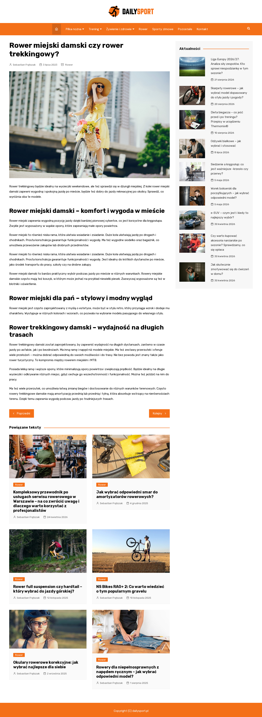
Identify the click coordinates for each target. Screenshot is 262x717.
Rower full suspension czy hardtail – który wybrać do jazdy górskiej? (47, 589)
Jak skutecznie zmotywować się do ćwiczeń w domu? (230, 269)
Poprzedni (23, 413)
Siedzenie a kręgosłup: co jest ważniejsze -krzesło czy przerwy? (229, 169)
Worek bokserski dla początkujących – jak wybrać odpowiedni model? (230, 193)
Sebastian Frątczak (24, 64)
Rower (143, 29)
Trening (94, 29)
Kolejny (157, 413)
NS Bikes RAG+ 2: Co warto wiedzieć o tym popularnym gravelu (130, 589)
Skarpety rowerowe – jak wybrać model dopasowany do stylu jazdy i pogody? (229, 92)
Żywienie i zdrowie (119, 29)
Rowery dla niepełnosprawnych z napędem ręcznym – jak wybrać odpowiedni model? (127, 672)
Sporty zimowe (162, 29)
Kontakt (202, 29)
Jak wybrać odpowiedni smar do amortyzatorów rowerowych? (127, 494)
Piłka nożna (73, 29)
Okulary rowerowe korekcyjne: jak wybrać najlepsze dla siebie (45, 664)
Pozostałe (185, 29)
